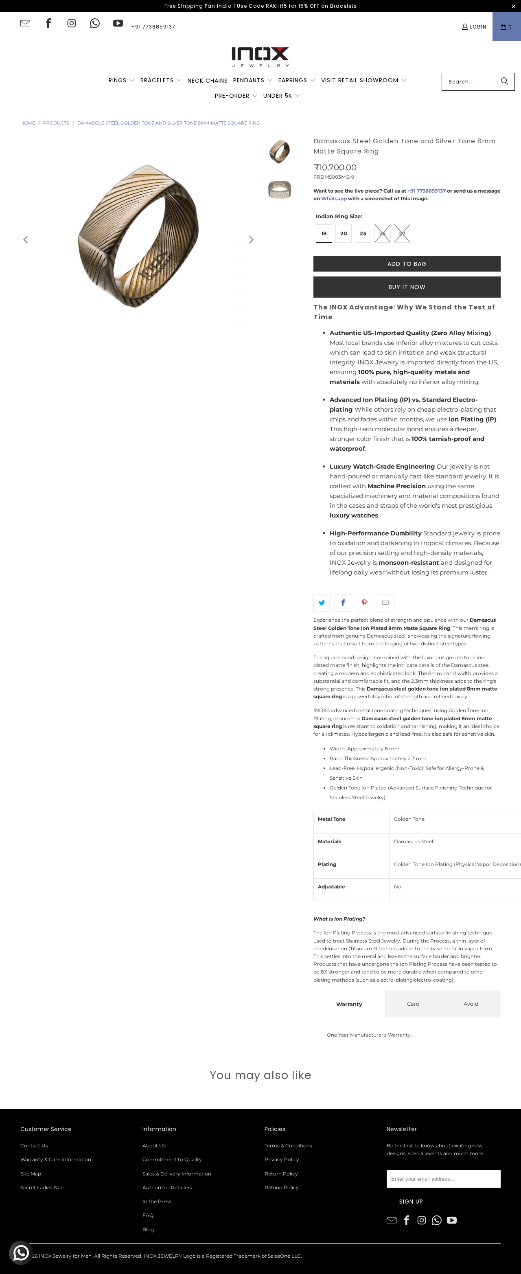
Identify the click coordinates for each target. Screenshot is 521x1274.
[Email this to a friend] (385, 603)
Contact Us (34, 1145)
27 (402, 233)
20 (343, 233)
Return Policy (281, 1174)
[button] (122, 80)
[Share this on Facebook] (343, 603)
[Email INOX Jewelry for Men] (25, 23)
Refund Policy (282, 1187)
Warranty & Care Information (55, 1159)
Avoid (471, 1003)
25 (382, 233)
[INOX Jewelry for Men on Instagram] (72, 23)
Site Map (30, 1174)
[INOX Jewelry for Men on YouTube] (118, 23)
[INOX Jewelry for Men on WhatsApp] (95, 23)
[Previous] (26, 239)
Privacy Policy (282, 1159)
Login (478, 26)
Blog (148, 1229)
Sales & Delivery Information (176, 1174)
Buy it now (407, 287)
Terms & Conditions (288, 1145)
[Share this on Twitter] (322, 603)
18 (324, 233)
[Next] (250, 239)
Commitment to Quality (172, 1159)
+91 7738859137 (153, 26)
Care (413, 1003)
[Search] (505, 82)
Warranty (349, 1004)
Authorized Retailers (167, 1187)
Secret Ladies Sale (41, 1187)
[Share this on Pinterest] (364, 603)
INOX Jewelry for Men (65, 1256)
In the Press (156, 1201)
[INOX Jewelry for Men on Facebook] (48, 23)
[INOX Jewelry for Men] (260, 57)
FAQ (147, 1215)
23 (363, 233)
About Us (154, 1145)
